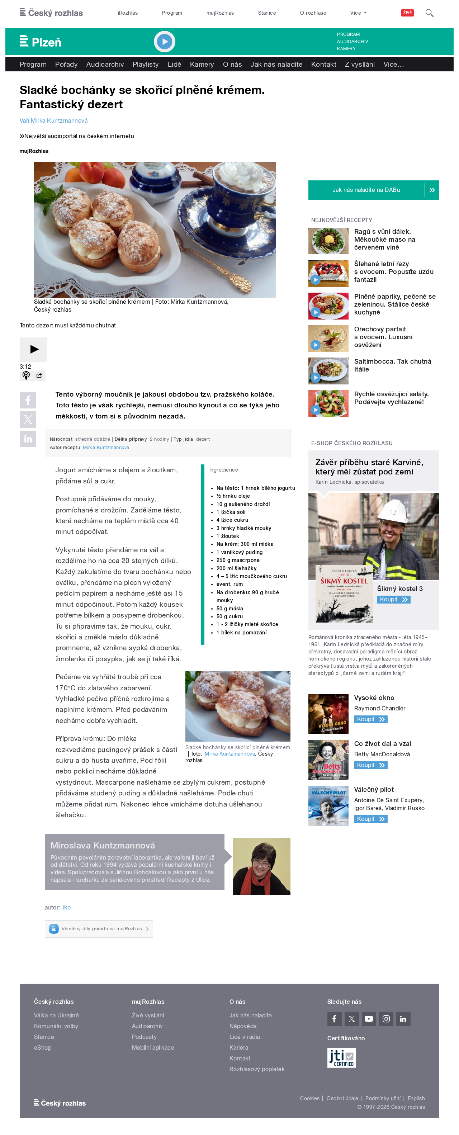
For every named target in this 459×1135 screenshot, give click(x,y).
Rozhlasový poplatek (257, 1069)
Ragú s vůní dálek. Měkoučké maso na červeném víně (385, 239)
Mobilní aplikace (153, 1047)
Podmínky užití (383, 1098)
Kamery (346, 48)
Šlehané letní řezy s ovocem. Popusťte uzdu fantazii (394, 271)
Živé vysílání (148, 1015)
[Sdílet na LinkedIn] (28, 439)
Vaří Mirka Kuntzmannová (53, 120)
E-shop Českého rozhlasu (352, 443)
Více (394, 64)
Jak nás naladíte (277, 64)
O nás (232, 64)
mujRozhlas (220, 13)
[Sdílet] (39, 376)
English (416, 1098)
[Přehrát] (33, 349)
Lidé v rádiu (245, 1037)
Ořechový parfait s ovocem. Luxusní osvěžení (383, 337)
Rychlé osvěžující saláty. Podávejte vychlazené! (391, 398)
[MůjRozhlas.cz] (34, 151)
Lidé (174, 64)
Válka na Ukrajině (56, 1015)
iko (67, 907)
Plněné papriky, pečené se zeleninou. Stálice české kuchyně (395, 304)
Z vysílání (360, 64)
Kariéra (239, 1047)
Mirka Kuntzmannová (199, 301)
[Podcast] (26, 376)
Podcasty (144, 1037)
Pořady (66, 64)
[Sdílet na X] (28, 419)
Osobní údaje (343, 1098)
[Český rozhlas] (51, 13)
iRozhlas (128, 13)
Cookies (310, 1098)
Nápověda (243, 1026)
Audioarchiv (352, 41)
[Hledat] (429, 13)
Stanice (267, 13)
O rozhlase (313, 13)
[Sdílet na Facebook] (28, 400)
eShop (42, 1047)
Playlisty (146, 64)
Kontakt (323, 64)
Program (172, 13)
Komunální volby (56, 1026)
